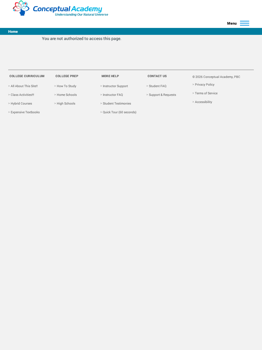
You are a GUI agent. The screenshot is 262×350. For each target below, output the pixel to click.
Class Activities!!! (22, 94)
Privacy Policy (204, 84)
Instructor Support (115, 86)
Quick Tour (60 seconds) (119, 112)
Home (13, 31)
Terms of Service (206, 93)
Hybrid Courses (21, 103)
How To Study (66, 86)
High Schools (66, 103)
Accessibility (203, 102)
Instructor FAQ (113, 94)
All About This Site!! (24, 86)
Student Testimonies (117, 103)
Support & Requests (162, 94)
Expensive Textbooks (25, 112)
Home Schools (67, 94)
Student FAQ (157, 86)
